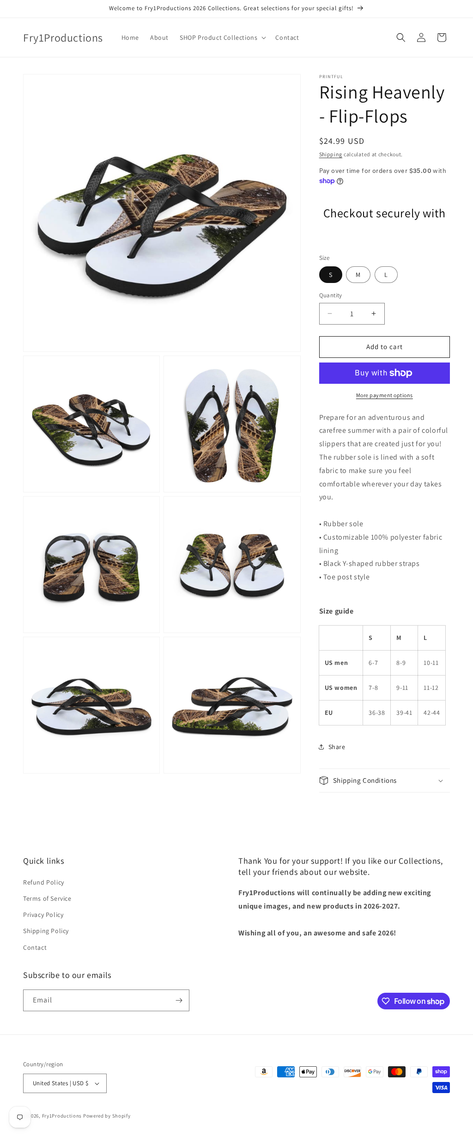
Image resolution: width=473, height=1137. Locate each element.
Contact (35, 947)
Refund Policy (43, 882)
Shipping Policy (46, 931)
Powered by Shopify (107, 1115)
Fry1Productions (62, 1115)
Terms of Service (47, 898)
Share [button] (337, 747)
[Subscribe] (179, 1000)
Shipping (331, 154)
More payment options (384, 395)
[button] (222, 37)
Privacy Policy (43, 914)
